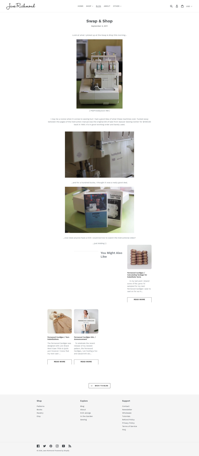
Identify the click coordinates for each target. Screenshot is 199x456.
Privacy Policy (128, 423)
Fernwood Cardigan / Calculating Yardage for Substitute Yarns (137, 275)
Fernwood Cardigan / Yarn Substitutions (58, 338)
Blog (82, 406)
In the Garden (86, 416)
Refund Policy (128, 420)
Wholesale (126, 413)
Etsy (39, 416)
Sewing (83, 420)
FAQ (124, 430)
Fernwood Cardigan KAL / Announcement (85, 338)
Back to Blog (101, 386)
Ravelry (40, 413)
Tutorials (126, 416)
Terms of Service (129, 426)
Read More (139, 299)
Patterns (40, 406)
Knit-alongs (85, 413)
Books (39, 409)
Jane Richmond (48, 451)
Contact (125, 406)
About (83, 409)
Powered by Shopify (62, 451)
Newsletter (127, 409)
